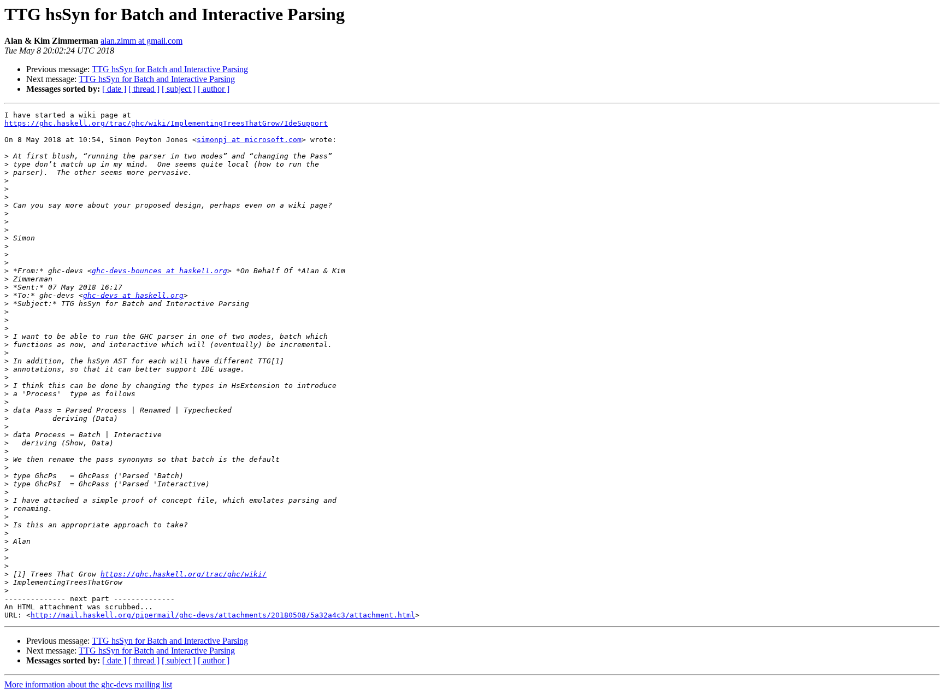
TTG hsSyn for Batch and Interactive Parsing (170, 69)
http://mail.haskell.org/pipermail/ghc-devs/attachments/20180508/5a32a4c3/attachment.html (223, 615)
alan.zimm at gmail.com (141, 40)
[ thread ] (144, 88)
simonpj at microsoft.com (249, 140)
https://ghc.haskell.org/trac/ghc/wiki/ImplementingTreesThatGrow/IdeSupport (166, 123)
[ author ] (213, 88)
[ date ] (114, 88)
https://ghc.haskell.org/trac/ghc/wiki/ (184, 574)
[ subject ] (179, 88)
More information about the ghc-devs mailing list (88, 684)
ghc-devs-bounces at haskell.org (159, 271)
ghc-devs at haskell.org (133, 295)
